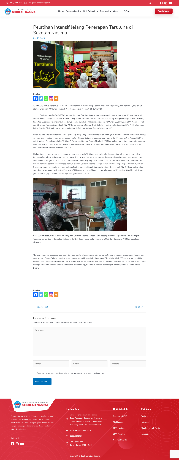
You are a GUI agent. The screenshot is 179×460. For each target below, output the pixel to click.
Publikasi (104, 11)
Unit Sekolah (89, 11)
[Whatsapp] (46, 98)
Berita (143, 416)
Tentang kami (72, 11)
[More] (56, 98)
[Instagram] (51, 98)
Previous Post (40, 307)
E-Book (127, 11)
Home (61, 11)
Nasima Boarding (121, 440)
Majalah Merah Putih (150, 428)
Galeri (116, 11)
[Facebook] (35, 98)
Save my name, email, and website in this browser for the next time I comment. (71, 373)
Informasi (145, 422)
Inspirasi (145, 434)
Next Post (140, 307)
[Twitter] (41, 98)
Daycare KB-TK (120, 416)
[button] (149, 3)
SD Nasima (118, 422)
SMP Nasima (118, 428)
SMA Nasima (119, 434)
